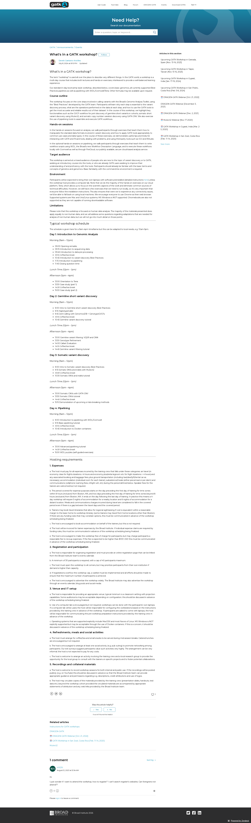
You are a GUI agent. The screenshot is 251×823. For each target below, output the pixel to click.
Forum (135, 5)
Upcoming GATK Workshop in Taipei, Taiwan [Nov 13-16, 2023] (177, 70)
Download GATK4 (179, 5)
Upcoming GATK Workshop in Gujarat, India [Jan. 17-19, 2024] (178, 79)
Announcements (65, 47)
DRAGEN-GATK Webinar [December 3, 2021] (178, 105)
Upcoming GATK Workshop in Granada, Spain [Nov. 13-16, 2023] (178, 61)
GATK (52, 47)
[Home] (59, 4)
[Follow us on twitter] (188, 813)
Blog (125, 5)
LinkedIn (60, 695)
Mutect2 (54, 745)
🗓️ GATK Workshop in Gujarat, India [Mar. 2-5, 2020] (180, 128)
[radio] (96, 709)
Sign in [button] (193, 5)
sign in (58, 798)
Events (164, 5)
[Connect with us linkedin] (199, 813)
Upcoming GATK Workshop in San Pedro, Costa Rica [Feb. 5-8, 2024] (179, 89)
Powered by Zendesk (240, 821)
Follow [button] (104, 55)
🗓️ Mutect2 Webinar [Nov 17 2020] (177, 120)
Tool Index (114, 5)
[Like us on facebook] (194, 813)
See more (165, 144)
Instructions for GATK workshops (64, 726)
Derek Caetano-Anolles (70, 60)
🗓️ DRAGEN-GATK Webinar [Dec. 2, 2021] (180, 113)
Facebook (52, 695)
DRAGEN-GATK (150, 5)
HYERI (60, 767)
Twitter (56, 695)
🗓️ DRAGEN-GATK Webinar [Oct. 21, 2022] (180, 97)
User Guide (102, 5)
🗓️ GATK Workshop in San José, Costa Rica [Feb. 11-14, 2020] (180, 137)
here (146, 180)
